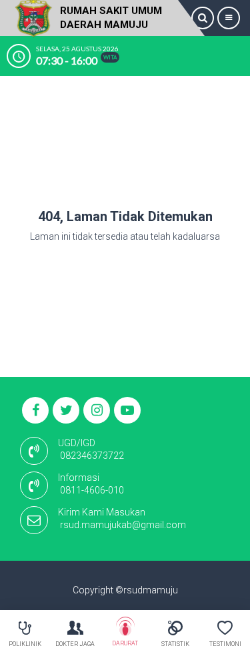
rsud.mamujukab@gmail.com (123, 524)
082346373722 (92, 455)
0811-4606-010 (92, 490)
